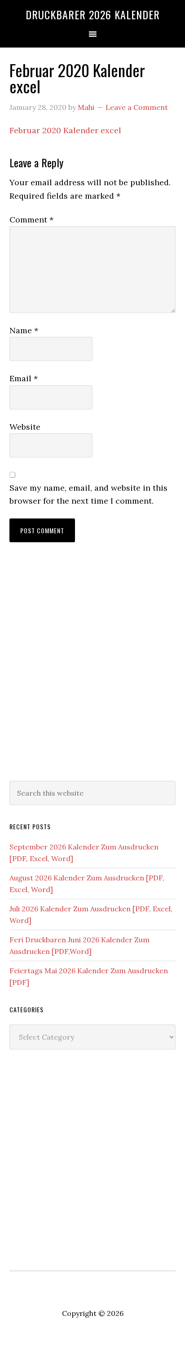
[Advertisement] (92, 670)
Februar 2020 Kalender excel (65, 130)
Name (23, 330)
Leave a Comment (137, 107)
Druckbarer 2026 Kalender (93, 14)
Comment (31, 219)
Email (23, 378)
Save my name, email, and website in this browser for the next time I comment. (88, 494)
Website (24, 427)
